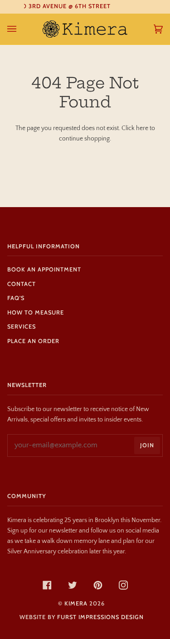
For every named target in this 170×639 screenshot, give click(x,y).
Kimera (75, 603)
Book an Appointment (44, 269)
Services (21, 326)
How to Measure (35, 312)
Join (147, 445)
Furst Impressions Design (100, 617)
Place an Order (33, 341)
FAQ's (15, 298)
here (142, 128)
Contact (21, 284)
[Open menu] (20, 29)
